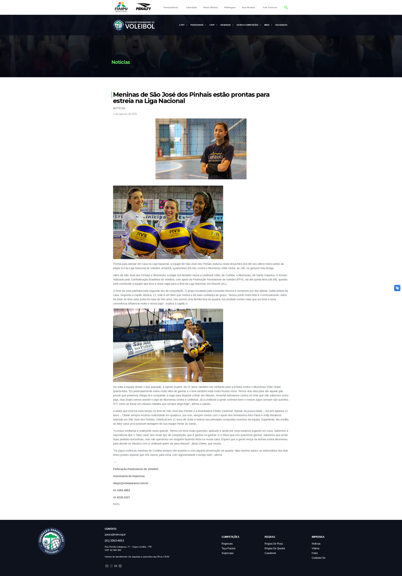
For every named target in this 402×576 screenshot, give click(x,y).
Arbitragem (229, 7)
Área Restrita (248, 7)
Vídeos (315, 548)
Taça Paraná (228, 548)
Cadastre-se (318, 557)
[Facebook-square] (107, 566)
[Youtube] (116, 566)
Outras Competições (247, 25)
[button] (286, 7)
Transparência (170, 7)
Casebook (270, 553)
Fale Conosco (270, 7)
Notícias (119, 108)
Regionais (225, 25)
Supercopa (228, 553)
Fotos (315, 553)
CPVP (212, 25)
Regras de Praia (274, 543)
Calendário (191, 7)
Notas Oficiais (210, 7)
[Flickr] (120, 566)
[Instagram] (111, 566)
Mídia (266, 25)
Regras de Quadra (275, 548)
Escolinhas (281, 25)
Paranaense (196, 25)
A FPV (182, 25)
